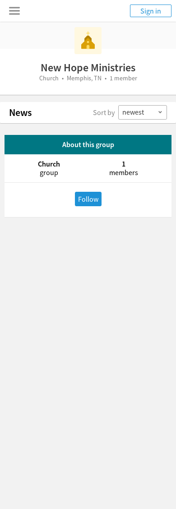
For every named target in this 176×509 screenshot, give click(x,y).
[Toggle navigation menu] (14, 11)
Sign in (150, 10)
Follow (88, 199)
